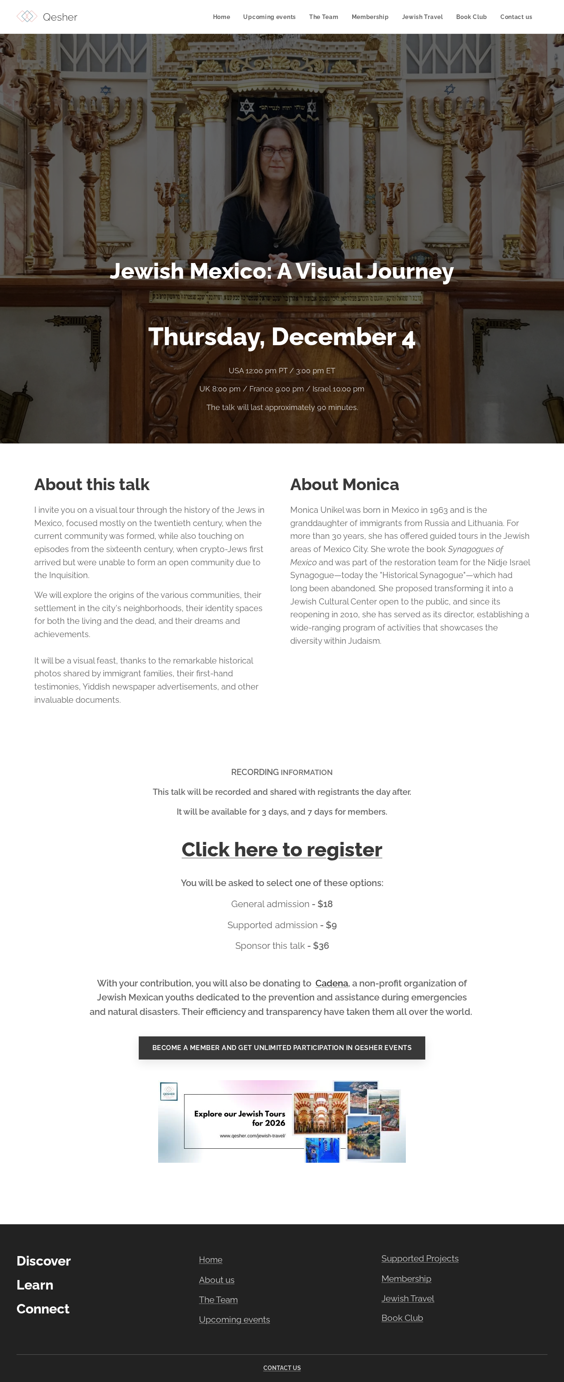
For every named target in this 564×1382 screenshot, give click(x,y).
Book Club (402, 1318)
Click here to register (282, 849)
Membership (406, 1278)
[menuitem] (224, 17)
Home (211, 1260)
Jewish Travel (408, 1298)
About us (217, 1280)
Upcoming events (234, 1320)
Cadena (331, 983)
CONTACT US (282, 1368)
